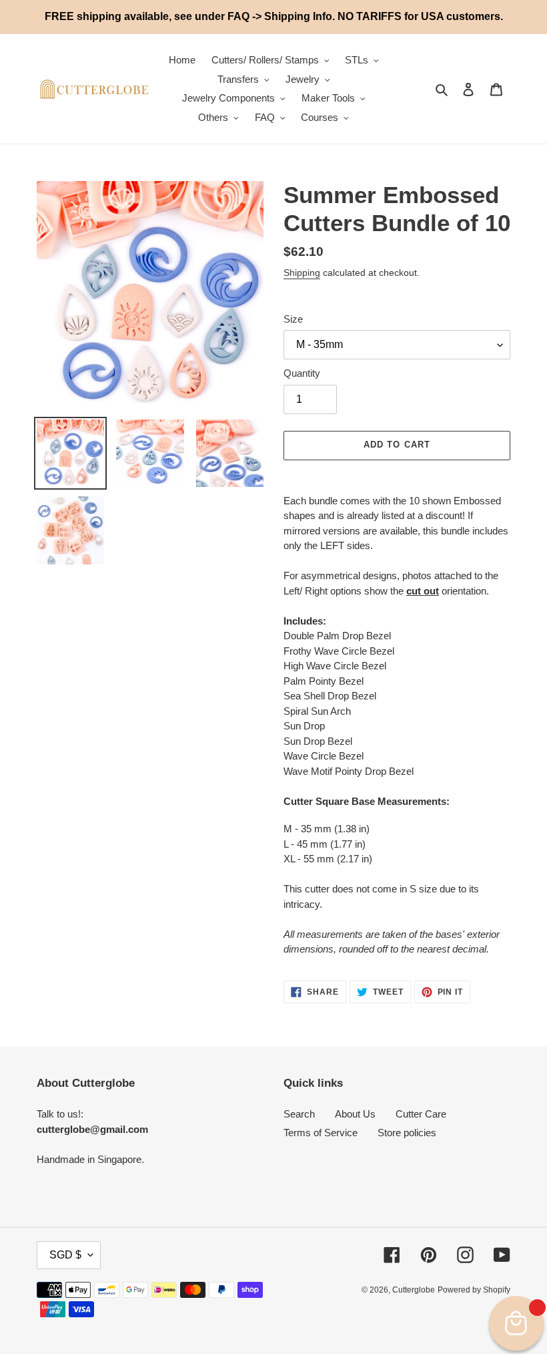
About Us (355, 1114)
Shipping (302, 272)
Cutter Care (421, 1114)
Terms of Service (321, 1132)
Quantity (302, 373)
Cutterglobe (413, 1290)
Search (299, 1114)
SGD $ (65, 1254)
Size (293, 319)
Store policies (407, 1132)
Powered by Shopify (474, 1290)
